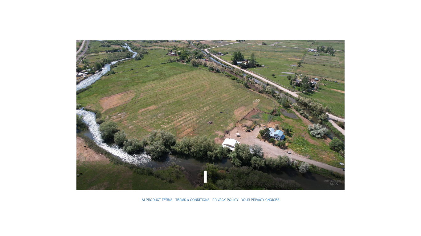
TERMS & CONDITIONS (192, 200)
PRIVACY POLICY (225, 200)
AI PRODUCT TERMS (157, 200)
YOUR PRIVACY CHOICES (260, 200)
